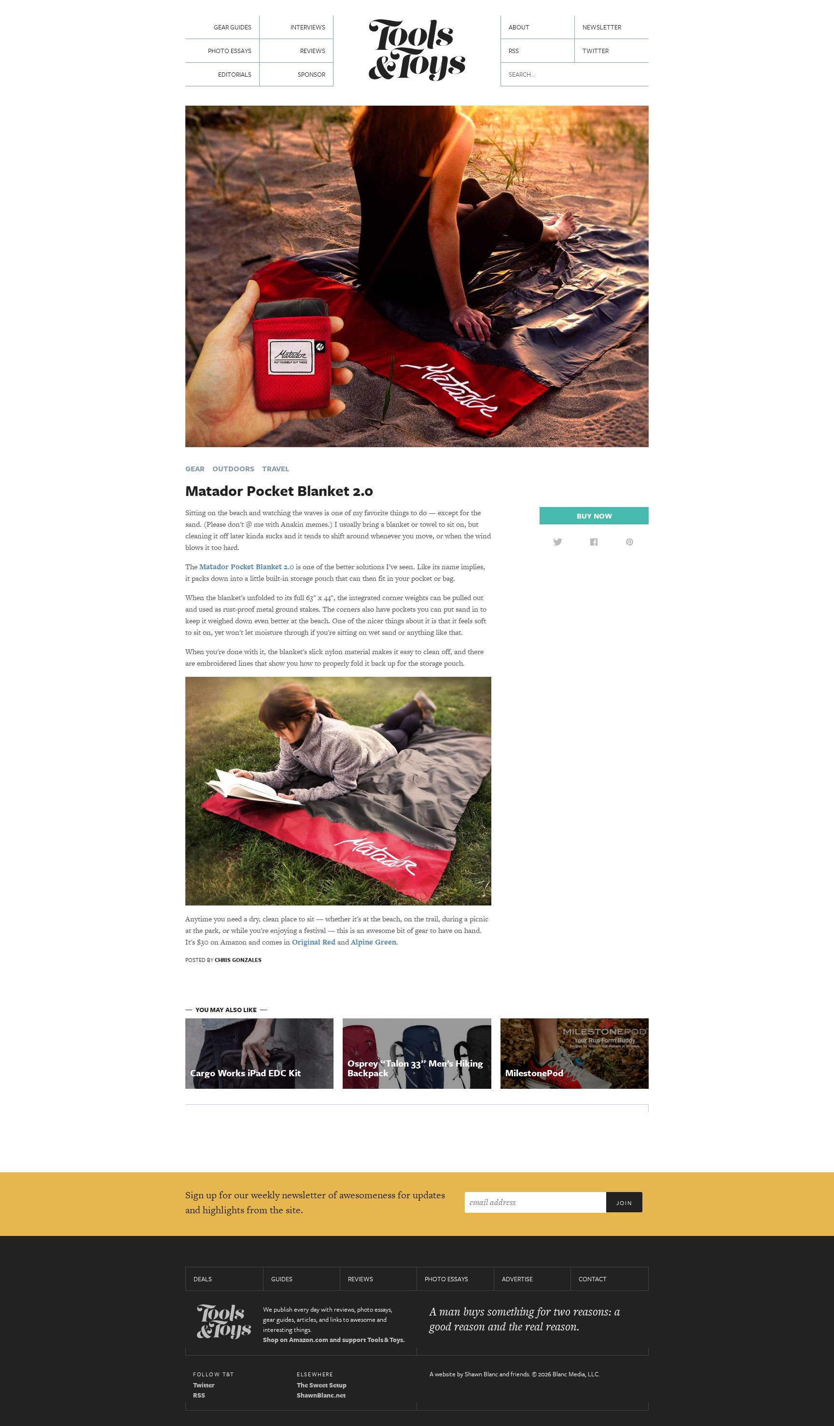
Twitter (596, 50)
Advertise (517, 1279)
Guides (281, 1279)
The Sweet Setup (322, 1385)
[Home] (417, 51)
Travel (275, 468)
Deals (203, 1279)
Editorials (234, 74)
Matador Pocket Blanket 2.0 (246, 567)
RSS (514, 50)
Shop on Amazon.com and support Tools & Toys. (334, 1339)
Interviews (308, 27)
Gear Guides (232, 27)
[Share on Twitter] (557, 541)
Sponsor (311, 74)
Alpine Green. (374, 942)
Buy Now (594, 515)
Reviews (312, 50)
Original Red (313, 942)
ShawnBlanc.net (321, 1395)
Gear (195, 468)
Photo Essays (229, 50)
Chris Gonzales (238, 960)
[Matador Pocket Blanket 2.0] (417, 275)
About (519, 27)
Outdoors (233, 468)
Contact (593, 1279)
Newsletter (602, 27)
